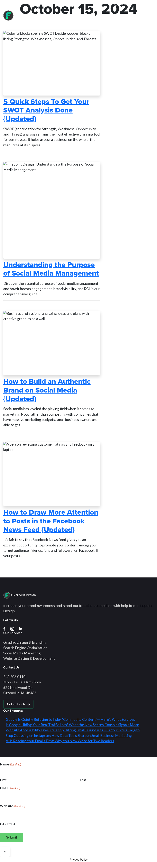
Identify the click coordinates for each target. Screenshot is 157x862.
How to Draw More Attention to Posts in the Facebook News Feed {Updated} (50, 521)
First (3, 780)
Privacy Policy (78, 859)
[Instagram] (139, 4)
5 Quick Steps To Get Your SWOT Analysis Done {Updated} (46, 110)
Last (83, 780)
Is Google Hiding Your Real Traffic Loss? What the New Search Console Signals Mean (72, 725)
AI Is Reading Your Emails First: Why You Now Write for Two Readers (60, 741)
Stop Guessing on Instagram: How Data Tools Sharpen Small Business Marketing (69, 735)
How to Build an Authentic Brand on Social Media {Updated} (47, 390)
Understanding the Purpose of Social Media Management (51, 268)
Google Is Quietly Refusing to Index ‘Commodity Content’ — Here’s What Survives (70, 719)
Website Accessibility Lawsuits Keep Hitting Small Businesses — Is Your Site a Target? (73, 730)
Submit (11, 837)
